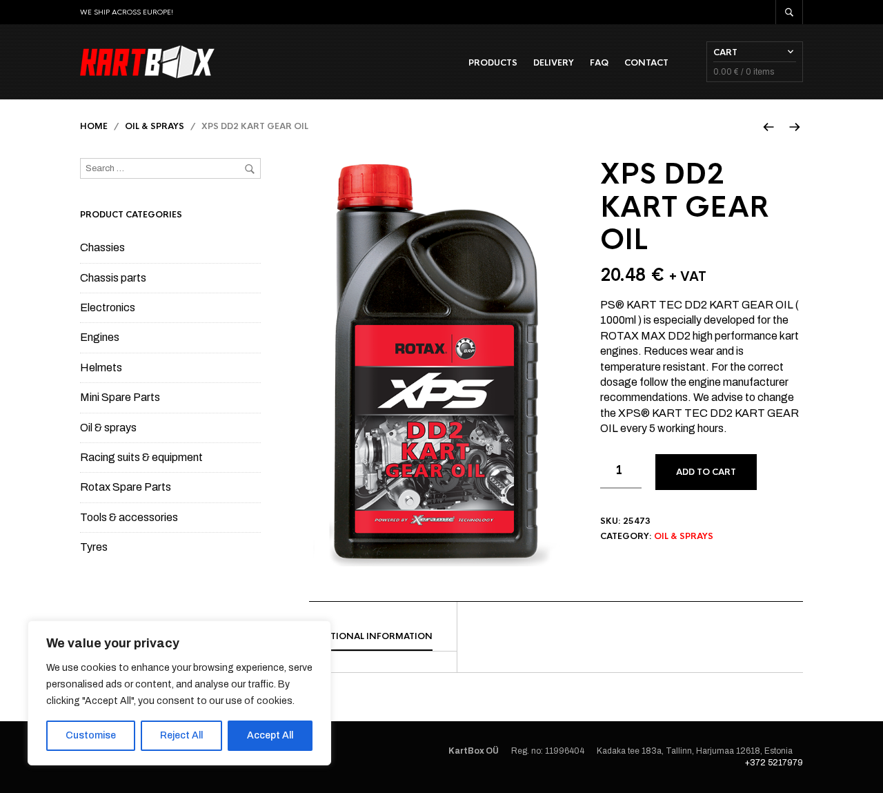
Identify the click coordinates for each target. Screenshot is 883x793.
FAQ (599, 62)
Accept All (270, 735)
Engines (99, 337)
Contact (646, 62)
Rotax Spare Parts (125, 487)
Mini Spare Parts (120, 397)
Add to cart (706, 472)
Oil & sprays (154, 126)
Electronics (107, 307)
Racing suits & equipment (141, 457)
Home (94, 126)
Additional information (371, 636)
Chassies (102, 247)
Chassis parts (113, 278)
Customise (91, 735)
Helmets (101, 367)
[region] (179, 692)
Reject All (181, 735)
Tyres (94, 547)
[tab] (383, 637)
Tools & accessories (129, 517)
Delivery (553, 62)
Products (492, 62)
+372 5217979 (774, 762)
